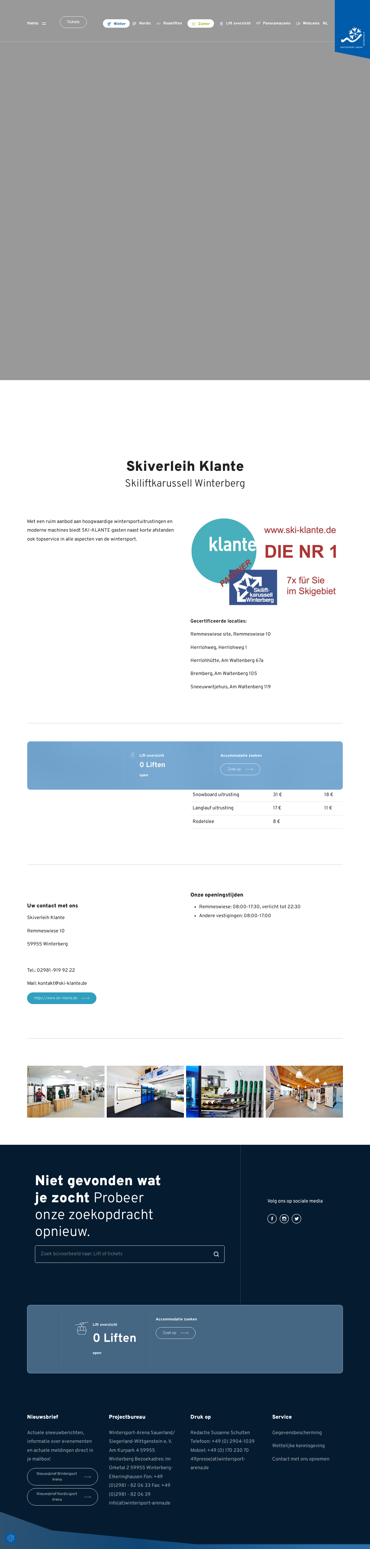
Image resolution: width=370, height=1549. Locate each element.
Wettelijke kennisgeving (298, 1446)
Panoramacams (277, 23)
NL (325, 23)
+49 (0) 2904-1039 (233, 1441)
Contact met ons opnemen (300, 1459)
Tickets (73, 22)
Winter (120, 24)
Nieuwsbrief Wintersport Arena (57, 1477)
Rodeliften (172, 23)
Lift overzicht (238, 23)
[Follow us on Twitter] (296, 1218)
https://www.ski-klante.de (55, 998)
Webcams (311, 23)
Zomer (204, 24)
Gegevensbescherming (297, 1433)
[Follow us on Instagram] (284, 1218)
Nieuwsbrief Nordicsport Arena (57, 1497)
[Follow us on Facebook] (272, 1218)
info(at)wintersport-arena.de (139, 1503)
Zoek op (234, 769)
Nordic (145, 23)
